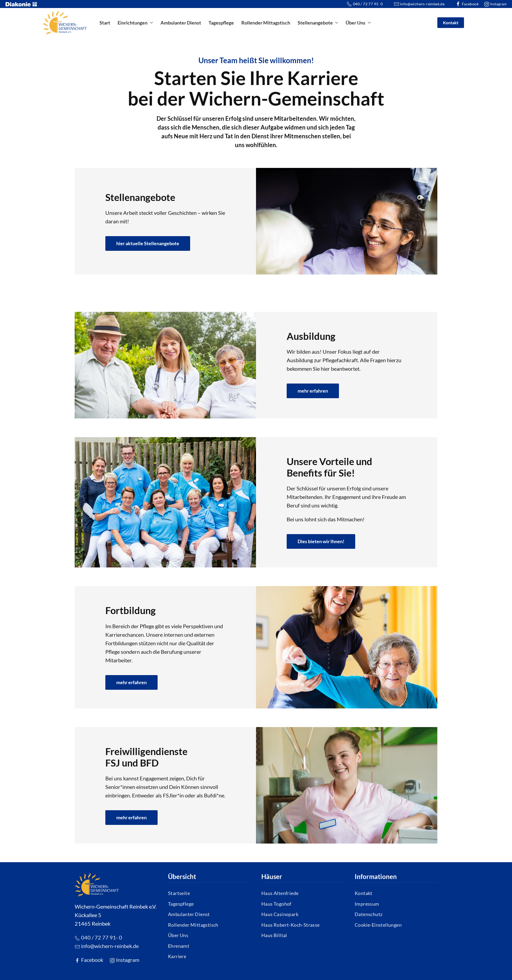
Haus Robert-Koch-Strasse (290, 925)
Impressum (367, 904)
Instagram (498, 4)
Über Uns (178, 935)
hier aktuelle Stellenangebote (147, 243)
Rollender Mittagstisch (265, 23)
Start (104, 23)
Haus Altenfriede (279, 893)
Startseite (179, 893)
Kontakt (450, 22)
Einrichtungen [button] (132, 23)
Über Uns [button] (355, 23)
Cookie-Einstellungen (378, 925)
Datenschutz (368, 914)
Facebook (470, 4)
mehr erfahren (313, 391)
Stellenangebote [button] (315, 23)
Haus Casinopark (279, 914)
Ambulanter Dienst (181, 23)
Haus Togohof (276, 904)
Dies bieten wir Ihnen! (321, 541)
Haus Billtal (274, 935)
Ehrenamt (178, 946)
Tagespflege (221, 23)
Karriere (177, 956)
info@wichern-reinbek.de (422, 4)
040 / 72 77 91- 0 (368, 4)
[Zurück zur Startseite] (65, 22)
